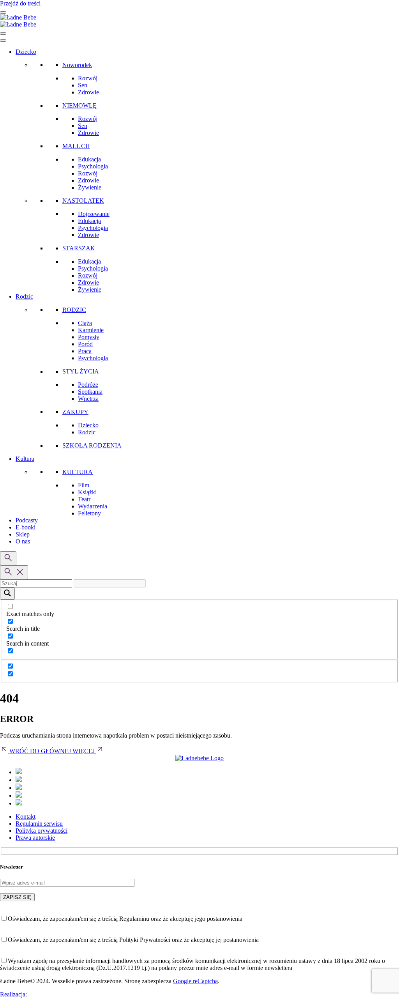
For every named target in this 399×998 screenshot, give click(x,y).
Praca (85, 351)
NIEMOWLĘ (79, 105)
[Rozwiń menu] (3, 12)
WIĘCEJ (84, 751)
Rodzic (24, 296)
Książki (87, 492)
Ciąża (85, 323)
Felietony (89, 513)
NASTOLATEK (83, 200)
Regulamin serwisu (39, 823)
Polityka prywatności (41, 830)
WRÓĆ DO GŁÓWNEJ (40, 751)
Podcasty (27, 520)
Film (83, 485)
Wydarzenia (92, 506)
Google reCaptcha (195, 981)
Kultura (25, 458)
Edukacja (89, 159)
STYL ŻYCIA (80, 371)
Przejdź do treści (20, 3)
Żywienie (89, 187)
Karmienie (91, 330)
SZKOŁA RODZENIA (92, 445)
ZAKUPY (75, 412)
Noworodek (77, 65)
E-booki (25, 527)
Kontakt (25, 816)
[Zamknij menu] (3, 33)
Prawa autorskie (35, 837)
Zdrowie (88, 92)
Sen (82, 85)
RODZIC (74, 309)
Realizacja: (14, 994)
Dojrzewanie (93, 214)
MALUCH (76, 146)
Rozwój (87, 78)
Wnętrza (88, 398)
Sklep (23, 534)
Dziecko (26, 51)
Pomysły (88, 337)
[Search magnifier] (7, 593)
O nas (23, 541)
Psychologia (93, 166)
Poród (85, 344)
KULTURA (77, 472)
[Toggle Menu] (3, 40)
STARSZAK (78, 248)
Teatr (84, 499)
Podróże (88, 384)
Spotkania (90, 391)
